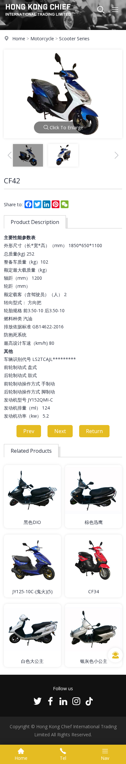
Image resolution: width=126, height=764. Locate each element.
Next (60, 431)
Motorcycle (42, 38)
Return (94, 431)
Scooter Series (74, 38)
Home (18, 38)
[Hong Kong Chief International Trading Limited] (38, 18)
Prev (28, 431)
